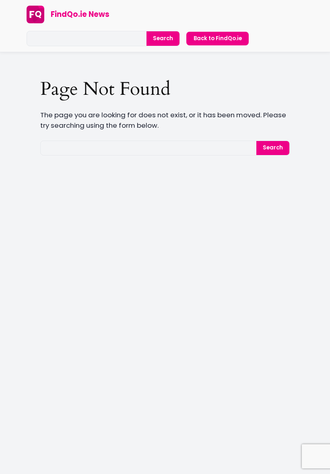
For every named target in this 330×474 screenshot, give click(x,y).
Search (163, 38)
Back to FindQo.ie (218, 38)
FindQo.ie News (80, 14)
